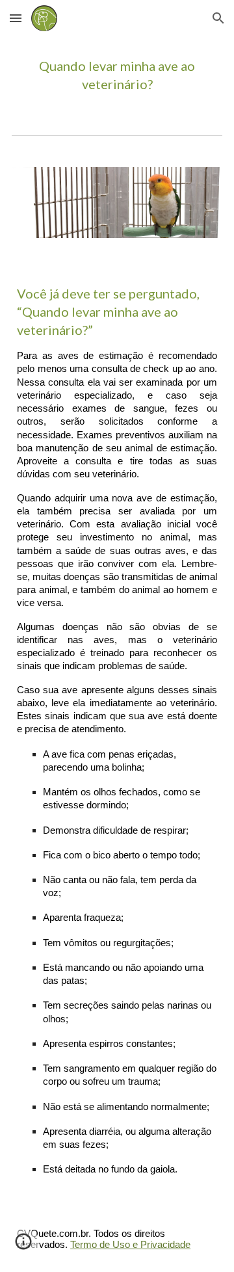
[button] (15, 18)
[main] (117, 75)
